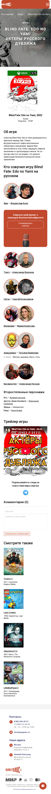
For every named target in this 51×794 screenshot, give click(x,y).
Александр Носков (29, 384)
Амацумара (10, 353)
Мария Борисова (26, 326)
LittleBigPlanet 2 (11, 688)
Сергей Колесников (23, 299)
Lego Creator (10, 612)
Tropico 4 (8, 579)
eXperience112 (10, 651)
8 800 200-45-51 (21, 721)
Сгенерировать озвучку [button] (25, 224)
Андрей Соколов (17, 398)
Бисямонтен (10, 384)
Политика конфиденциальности (24, 789)
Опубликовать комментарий (17, 534)
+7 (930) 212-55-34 (22, 724)
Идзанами (9, 326)
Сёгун (7, 299)
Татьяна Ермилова (28, 353)
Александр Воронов (23, 272)
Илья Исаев (16, 410)
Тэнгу (7, 272)
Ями (6, 203)
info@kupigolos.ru (22, 732)
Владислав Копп (19, 203)
